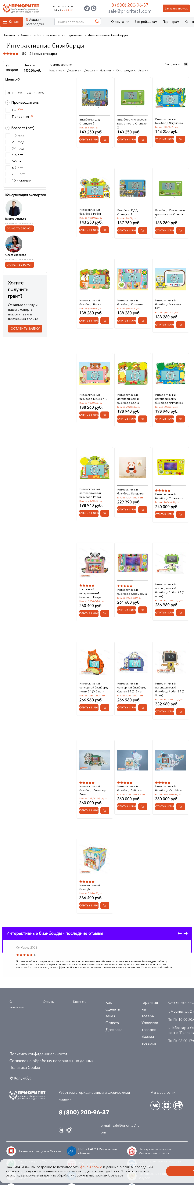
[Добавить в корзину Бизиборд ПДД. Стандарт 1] (142, 230)
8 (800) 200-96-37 (130, 5)
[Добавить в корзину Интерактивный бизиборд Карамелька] (142, 609)
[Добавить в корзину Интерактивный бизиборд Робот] (104, 229)
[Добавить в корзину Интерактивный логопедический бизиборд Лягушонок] (180, 418)
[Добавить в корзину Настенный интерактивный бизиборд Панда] (104, 613)
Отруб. (14, 93)
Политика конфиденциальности (38, 1054)
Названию (56, 70)
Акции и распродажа (35, 22)
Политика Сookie (24, 1067)
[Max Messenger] (93, 8)
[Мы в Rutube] (178, 1105)
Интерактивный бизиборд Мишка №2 (93, 396)
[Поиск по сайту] (97, 21)
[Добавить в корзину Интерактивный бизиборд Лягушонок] (180, 139)
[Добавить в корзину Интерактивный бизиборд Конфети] (142, 320)
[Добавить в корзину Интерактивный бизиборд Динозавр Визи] (104, 810)
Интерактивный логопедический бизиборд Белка (128, 398)
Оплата (112, 1023)
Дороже (90, 70)
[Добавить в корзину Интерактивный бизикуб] (104, 905)
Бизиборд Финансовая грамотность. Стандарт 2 (132, 123)
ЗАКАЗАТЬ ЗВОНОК (19, 228)
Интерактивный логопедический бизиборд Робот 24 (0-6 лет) (170, 590)
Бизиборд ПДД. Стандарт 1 (127, 212)
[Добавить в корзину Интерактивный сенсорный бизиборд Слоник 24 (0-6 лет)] (142, 707)
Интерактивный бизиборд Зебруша (129, 788)
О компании (120, 21)
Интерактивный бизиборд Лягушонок (169, 121)
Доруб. (35, 93)
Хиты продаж (125, 70)
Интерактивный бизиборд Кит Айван (168, 788)
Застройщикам (146, 21)
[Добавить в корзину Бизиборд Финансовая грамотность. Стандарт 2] (142, 139)
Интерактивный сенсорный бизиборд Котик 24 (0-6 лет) (93, 687)
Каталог (14, 21)
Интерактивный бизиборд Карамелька (132, 591)
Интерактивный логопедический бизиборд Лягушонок (169, 398)
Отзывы (48, 1002)
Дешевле (73, 70)
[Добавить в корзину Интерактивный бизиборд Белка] (104, 320)
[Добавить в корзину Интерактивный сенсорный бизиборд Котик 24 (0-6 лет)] (104, 707)
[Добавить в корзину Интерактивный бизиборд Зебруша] (142, 806)
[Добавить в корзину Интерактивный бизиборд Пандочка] (142, 509)
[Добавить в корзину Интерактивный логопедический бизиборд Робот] (104, 513)
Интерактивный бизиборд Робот (90, 211)
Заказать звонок (176, 8)
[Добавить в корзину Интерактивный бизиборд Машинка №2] (180, 324)
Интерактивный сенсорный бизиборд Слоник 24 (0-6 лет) (131, 687)
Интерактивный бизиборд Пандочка (130, 491)
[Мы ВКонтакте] (155, 1105)
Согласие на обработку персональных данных (51, 1060)
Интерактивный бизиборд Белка (90, 302)
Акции (142, 70)
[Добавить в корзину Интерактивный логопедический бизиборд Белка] (142, 418)
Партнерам (171, 21)
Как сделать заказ (113, 1009)
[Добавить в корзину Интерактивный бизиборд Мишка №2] (104, 414)
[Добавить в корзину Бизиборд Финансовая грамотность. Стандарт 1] (180, 230)
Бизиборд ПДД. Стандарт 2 (89, 121)
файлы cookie (91, 1167)
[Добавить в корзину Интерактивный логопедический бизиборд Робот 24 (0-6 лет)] (180, 612)
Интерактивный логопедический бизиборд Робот (90, 493)
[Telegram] (87, 8)
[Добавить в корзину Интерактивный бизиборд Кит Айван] (180, 806)
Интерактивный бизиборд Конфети (130, 302)
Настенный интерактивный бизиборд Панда (90, 593)
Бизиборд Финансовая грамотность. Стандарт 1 (170, 214)
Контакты (80, 1002)
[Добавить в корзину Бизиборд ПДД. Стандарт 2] (104, 139)
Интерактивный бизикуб (89, 887)
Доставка (114, 1029)
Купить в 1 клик (89, 139)
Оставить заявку (25, 328)
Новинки (106, 70)
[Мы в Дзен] (166, 1105)
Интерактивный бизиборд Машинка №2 (168, 304)
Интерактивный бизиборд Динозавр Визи (92, 790)
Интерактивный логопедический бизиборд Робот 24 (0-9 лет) (170, 689)
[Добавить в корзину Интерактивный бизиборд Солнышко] (180, 514)
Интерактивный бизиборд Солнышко (169, 496)
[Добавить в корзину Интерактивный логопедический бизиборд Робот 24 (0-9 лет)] (180, 711)
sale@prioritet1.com (130, 11)
